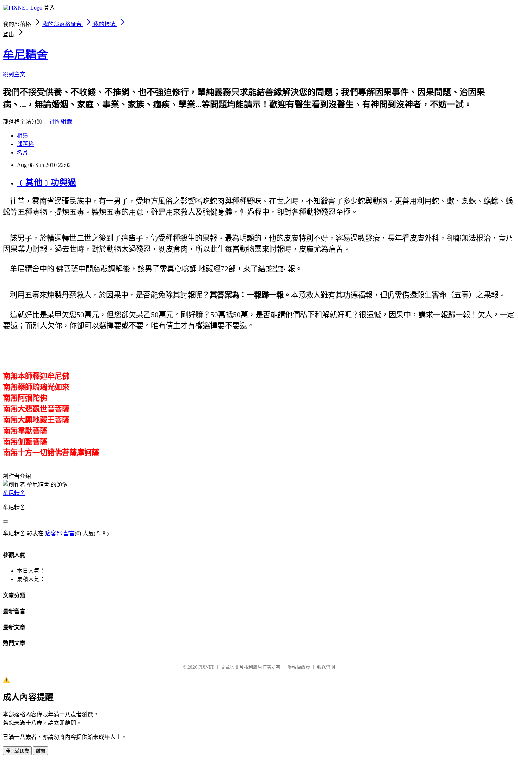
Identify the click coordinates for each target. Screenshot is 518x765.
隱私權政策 (298, 667)
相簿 (22, 136)
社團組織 (60, 122)
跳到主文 (14, 74)
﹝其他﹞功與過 (46, 182)
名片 (22, 153)
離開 (40, 751)
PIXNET (206, 667)
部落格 (25, 144)
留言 (69, 533)
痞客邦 (53, 533)
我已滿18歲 (17, 751)
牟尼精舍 (25, 54)
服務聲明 (326, 667)
